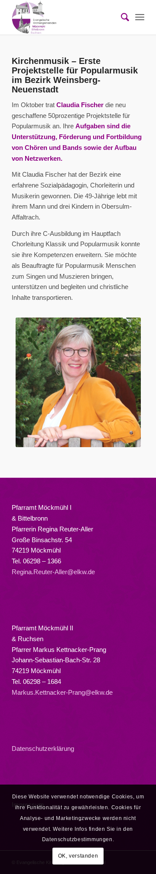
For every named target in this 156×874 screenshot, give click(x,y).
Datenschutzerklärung (43, 748)
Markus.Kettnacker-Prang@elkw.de (62, 692)
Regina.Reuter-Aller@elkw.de (53, 571)
